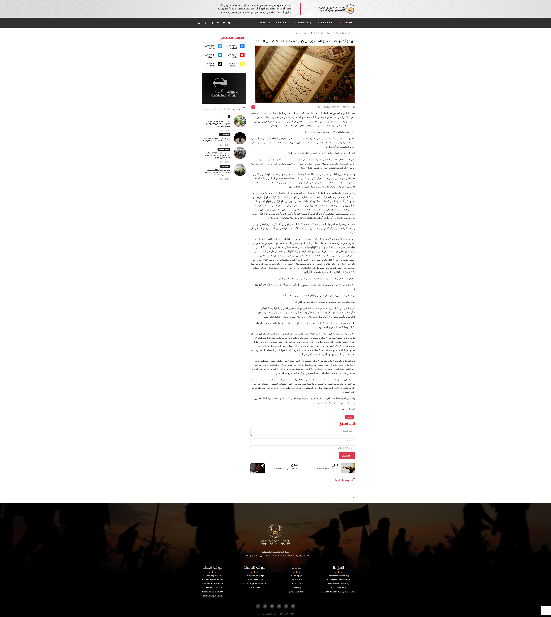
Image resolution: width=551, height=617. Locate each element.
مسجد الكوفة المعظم (212, 596)
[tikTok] (258, 606)
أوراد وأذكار (296, 588)
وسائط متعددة (304, 23)
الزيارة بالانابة (282, 23)
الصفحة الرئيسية (343, 33)
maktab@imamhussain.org (338, 580)
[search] (205, 22)
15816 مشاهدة (330, 107)
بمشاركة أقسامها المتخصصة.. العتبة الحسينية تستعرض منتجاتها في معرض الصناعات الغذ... (217, 172)
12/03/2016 (347, 107)
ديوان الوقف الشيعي (254, 580)
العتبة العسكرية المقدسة (212, 588)
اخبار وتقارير (225, 166)
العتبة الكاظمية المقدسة (212, 580)
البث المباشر (264, 23)
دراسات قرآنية (302, 33)
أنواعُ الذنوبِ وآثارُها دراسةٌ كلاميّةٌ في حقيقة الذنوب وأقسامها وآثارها (216, 139)
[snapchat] (265, 606)
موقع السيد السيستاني (254, 576)
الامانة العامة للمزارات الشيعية (254, 584)
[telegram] (272, 606)
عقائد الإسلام (225, 134)
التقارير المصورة (224, 149)
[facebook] (229, 23)
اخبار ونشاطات (326, 23)
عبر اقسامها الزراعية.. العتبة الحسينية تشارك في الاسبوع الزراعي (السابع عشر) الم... (216, 124)
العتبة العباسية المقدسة (212, 592)
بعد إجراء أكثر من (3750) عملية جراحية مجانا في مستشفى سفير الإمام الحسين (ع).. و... (217, 155)
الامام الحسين (348, 23)
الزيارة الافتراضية (296, 584)
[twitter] (223, 23)
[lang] (199, 22)
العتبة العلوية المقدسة (212, 576)
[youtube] (218, 23)
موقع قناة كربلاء (255, 588)
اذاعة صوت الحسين (296, 592)
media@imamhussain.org (338, 584)
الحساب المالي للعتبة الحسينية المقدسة (338, 592)
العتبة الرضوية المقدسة (212, 584)
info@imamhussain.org (338, 576)
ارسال (344, 456)
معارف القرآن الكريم (322, 33)
